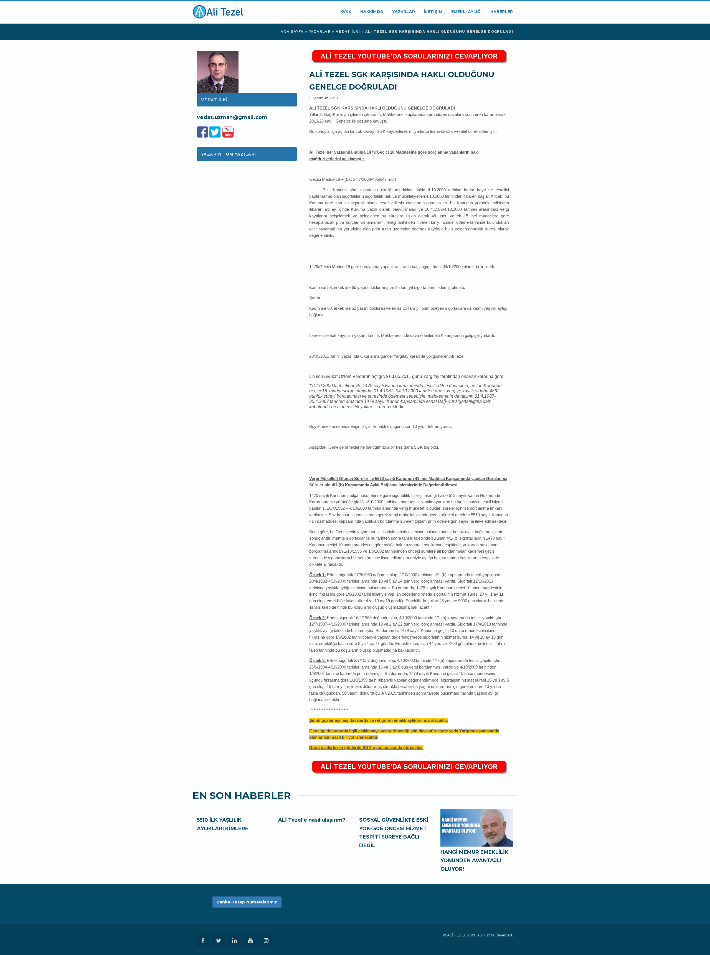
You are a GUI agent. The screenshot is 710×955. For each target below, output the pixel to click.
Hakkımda (371, 11)
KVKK (345, 11)
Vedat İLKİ (348, 31)
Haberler (501, 11)
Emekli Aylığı (466, 11)
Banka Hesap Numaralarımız (247, 902)
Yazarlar (403, 11)
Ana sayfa (292, 31)
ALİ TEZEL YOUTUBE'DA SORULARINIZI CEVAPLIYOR (409, 56)
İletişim (433, 11)
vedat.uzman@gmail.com (232, 117)
